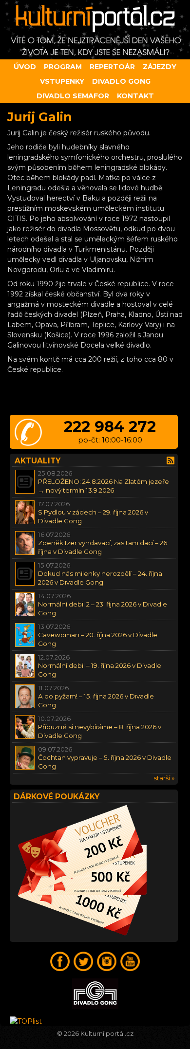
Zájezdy (159, 66)
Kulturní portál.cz (106, 1033)
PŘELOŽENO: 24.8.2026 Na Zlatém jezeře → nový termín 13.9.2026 (103, 486)
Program (63, 66)
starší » (163, 778)
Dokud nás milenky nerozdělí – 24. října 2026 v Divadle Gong (100, 578)
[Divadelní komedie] (95, 29)
